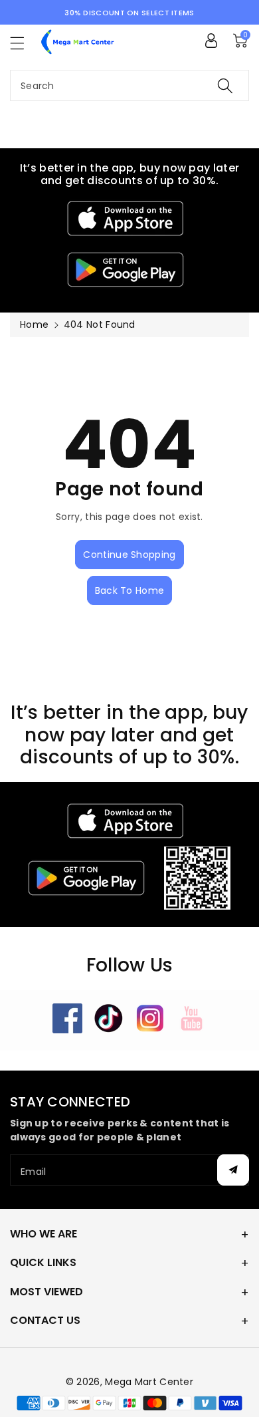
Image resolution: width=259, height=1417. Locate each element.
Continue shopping (129, 554)
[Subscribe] (233, 1170)
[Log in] (211, 40)
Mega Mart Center (149, 1381)
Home (34, 324)
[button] (23, 43)
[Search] (225, 85)
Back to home (130, 590)
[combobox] (129, 85)
